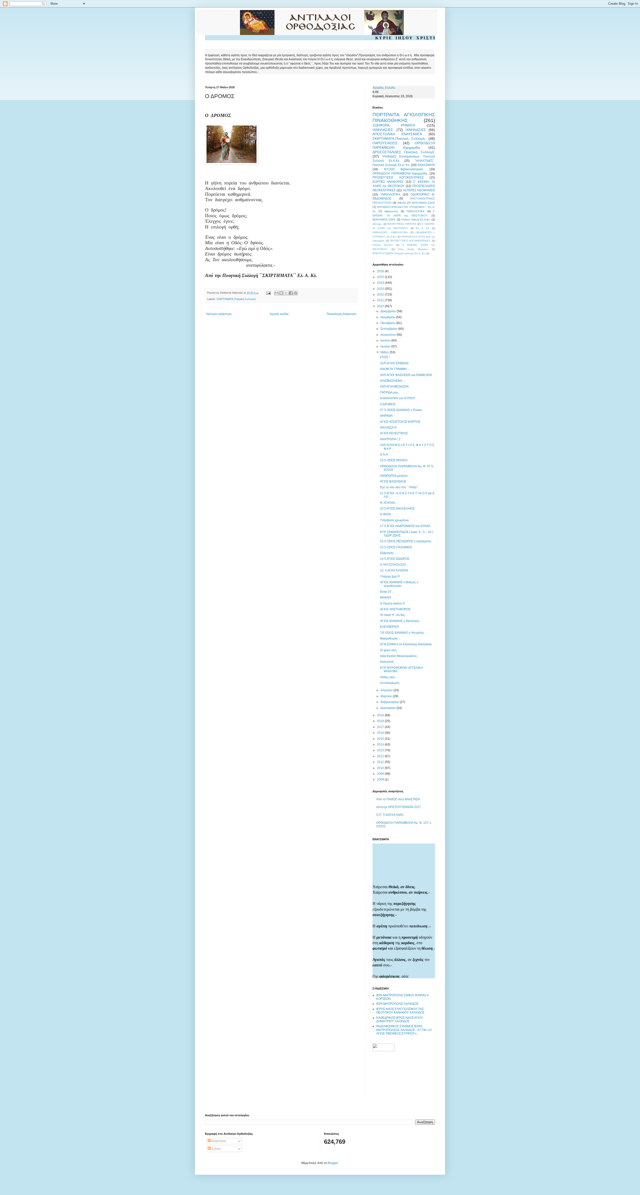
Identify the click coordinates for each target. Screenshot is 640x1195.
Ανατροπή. (387, 662)
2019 (381, 715)
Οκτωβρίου (388, 323)
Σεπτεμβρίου (389, 328)
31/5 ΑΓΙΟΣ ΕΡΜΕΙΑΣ (394, 363)
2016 (381, 732)
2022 (381, 294)
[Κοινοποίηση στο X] (286, 293)
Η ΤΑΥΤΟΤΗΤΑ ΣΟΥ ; (394, 564)
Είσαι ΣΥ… (387, 592)
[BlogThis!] (281, 293)
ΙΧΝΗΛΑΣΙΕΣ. (383, 130)
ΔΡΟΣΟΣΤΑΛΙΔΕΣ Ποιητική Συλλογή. (403, 152)
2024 (381, 282)
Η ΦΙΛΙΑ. (386, 514)
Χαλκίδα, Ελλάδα (383, 88)
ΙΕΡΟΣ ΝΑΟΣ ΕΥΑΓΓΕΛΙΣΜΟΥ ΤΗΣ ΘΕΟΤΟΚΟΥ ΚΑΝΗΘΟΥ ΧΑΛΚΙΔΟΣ (400, 1010)
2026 (381, 271)
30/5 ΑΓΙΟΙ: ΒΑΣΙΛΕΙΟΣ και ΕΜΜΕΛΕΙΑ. (406, 375)
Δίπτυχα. (377, 223)
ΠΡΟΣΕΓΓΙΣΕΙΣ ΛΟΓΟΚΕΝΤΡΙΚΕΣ (398, 177)
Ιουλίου (385, 340)
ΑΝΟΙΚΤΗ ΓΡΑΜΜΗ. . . (395, 369)
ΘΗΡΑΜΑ (386, 416)
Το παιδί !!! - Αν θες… (394, 615)
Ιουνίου (385, 346)
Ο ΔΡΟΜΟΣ (388, 404)
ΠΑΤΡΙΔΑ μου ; (390, 392)
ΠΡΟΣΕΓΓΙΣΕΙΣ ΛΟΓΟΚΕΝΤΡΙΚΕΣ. (410, 240)
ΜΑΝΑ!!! (385, 597)
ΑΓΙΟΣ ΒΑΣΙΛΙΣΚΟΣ (393, 481)
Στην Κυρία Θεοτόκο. (413, 249)
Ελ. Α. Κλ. (423, 228)
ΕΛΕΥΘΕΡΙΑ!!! (389, 626)
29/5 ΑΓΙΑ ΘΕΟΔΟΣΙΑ (394, 386)
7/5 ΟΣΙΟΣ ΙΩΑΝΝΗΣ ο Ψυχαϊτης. (402, 632)
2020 (381, 306)
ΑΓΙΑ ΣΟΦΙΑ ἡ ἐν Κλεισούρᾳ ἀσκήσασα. (406, 644)
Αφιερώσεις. (391, 211)
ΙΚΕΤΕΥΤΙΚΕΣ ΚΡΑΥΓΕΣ (402, 223)
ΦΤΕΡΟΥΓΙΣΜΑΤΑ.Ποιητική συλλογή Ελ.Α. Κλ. (399, 253)
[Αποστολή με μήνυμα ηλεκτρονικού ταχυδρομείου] (276, 293)
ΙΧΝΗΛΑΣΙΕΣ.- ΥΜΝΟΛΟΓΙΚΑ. (390, 232)
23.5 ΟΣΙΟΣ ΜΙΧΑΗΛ (394, 460)
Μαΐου (385, 352)
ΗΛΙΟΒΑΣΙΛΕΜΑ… (392, 380)
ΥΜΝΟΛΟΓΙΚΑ (390, 194)
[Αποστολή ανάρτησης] (268, 292)
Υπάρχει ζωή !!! (390, 576)
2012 (381, 756)
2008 (381, 779)
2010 (381, 768)
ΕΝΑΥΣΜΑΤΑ (426, 165)
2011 (381, 762)
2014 (381, 744)
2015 (381, 738)
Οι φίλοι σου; (388, 650)
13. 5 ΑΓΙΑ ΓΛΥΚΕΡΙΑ (394, 570)
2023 (381, 288)
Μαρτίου (386, 696)
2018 (381, 721)
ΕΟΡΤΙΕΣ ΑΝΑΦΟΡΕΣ (388, 182)
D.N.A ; (384, 454)
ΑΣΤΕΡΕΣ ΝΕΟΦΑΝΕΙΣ (419, 190)
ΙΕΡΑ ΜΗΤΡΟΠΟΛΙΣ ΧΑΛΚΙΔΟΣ (397, 1004)
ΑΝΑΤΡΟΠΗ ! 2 (390, 439)
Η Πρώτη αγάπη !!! (392, 603)
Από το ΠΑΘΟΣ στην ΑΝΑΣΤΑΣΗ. (398, 799)
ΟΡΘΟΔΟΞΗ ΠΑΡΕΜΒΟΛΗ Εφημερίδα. (400, 173)
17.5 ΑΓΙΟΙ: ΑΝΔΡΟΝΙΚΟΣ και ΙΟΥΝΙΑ (405, 526)
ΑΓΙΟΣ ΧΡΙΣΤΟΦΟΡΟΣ (395, 609)
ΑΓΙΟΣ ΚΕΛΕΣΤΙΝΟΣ (394, 433)
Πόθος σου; (388, 677)
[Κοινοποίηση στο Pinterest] (295, 293)
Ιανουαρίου (388, 708)
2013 (381, 750)
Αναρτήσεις (218, 1141)
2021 (381, 300)
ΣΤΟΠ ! (385, 357)
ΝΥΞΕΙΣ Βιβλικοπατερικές (404, 169)
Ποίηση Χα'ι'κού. (382, 245)
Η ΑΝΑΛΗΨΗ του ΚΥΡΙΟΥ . (398, 398)
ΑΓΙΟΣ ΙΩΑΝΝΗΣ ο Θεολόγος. (400, 621)
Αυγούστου (388, 334)
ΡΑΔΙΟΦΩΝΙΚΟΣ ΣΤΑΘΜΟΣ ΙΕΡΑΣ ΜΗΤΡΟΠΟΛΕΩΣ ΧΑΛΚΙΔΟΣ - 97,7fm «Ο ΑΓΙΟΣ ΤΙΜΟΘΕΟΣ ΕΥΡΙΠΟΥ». (404, 1029)
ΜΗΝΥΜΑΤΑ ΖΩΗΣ (423, 202)
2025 (381, 277)
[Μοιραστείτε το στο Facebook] (290, 293)
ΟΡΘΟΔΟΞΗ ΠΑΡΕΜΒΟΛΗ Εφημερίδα (403, 145)
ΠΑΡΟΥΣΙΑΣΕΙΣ (385, 143)
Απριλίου (387, 690)
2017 (381, 727)
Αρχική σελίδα (279, 314)
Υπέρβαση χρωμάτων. (395, 520)
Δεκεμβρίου (388, 311)
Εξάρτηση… (388, 553)
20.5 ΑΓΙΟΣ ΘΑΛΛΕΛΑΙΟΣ (397, 508)
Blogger (333, 1163)
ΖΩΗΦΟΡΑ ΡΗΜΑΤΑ (393, 125)
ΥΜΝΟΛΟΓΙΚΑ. (415, 211)
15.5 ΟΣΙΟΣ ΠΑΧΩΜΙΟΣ (396, 547)
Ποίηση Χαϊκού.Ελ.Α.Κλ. (415, 219)
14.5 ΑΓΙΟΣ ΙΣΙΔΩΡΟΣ (394, 558)
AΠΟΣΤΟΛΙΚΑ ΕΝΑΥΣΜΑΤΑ (397, 134)
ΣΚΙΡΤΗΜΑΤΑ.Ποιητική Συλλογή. (236, 299)
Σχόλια (215, 1148)
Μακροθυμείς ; (390, 638)
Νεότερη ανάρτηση (219, 314)
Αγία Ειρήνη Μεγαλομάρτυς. (399, 656)
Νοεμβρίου (388, 317)
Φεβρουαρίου (390, 702)
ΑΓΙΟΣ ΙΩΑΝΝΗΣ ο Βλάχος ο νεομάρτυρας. (399, 584)
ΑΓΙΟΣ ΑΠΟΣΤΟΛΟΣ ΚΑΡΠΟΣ (400, 422)
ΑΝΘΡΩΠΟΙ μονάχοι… (395, 476)
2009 (381, 774)
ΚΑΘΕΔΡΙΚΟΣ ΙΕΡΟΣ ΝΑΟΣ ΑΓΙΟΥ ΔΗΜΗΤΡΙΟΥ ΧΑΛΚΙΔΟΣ (399, 1019)
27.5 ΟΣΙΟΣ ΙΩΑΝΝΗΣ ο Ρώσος (401, 410)
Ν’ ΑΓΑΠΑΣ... (388, 502)
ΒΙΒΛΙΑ (402, 202)
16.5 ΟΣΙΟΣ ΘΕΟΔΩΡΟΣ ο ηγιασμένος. (406, 541)
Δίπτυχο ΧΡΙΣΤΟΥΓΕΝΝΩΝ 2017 (398, 807)
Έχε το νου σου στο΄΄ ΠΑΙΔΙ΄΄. (399, 487)
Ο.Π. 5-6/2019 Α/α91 (390, 814)
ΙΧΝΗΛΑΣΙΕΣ (416, 130)
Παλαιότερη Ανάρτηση (341, 314)
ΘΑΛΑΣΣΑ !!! (388, 427)
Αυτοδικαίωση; (390, 683)
